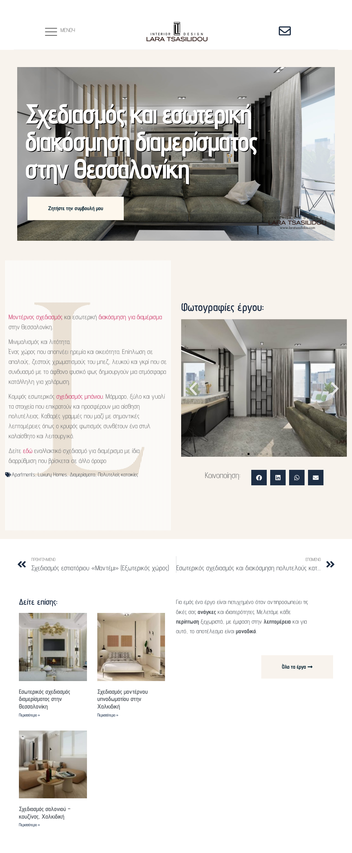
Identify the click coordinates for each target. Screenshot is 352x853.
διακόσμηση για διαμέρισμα (130, 317)
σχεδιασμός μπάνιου (79, 396)
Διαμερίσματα (82, 474)
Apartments (23, 474)
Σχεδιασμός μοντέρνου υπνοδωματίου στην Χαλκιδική (122, 699)
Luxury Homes (52, 474)
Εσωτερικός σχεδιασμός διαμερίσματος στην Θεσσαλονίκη (44, 699)
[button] (193, 389)
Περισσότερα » (29, 714)
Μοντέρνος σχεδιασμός (36, 317)
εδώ (27, 450)
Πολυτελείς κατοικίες (118, 474)
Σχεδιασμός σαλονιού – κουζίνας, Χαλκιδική (44, 812)
